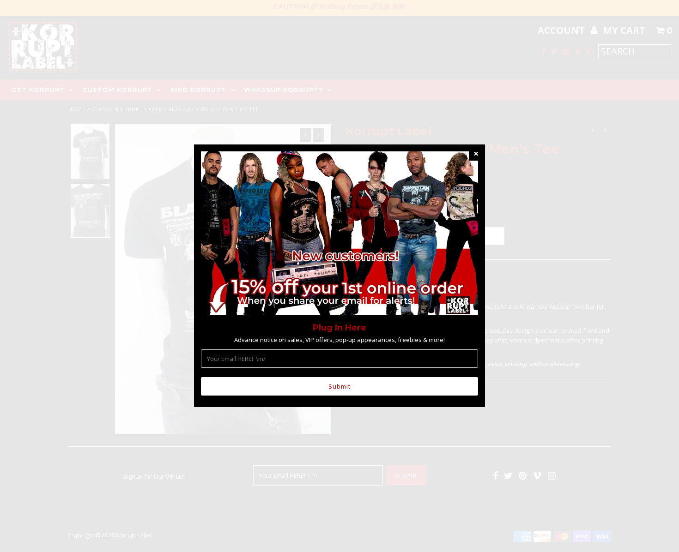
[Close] (476, 154)
